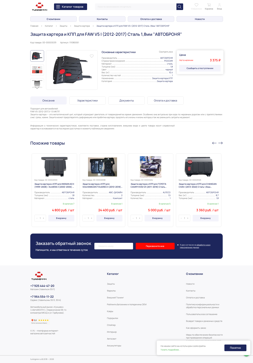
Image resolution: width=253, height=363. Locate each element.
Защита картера (82, 25)
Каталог (49, 25)
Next (37, 88)
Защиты (63, 25)
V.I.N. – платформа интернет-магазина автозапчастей (44, 332)
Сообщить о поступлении (200, 68)
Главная (34, 25)
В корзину (61, 218)
